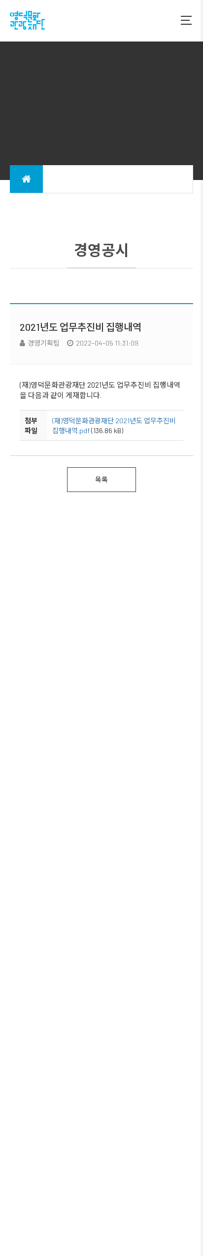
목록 (101, 479)
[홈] (26, 179)
